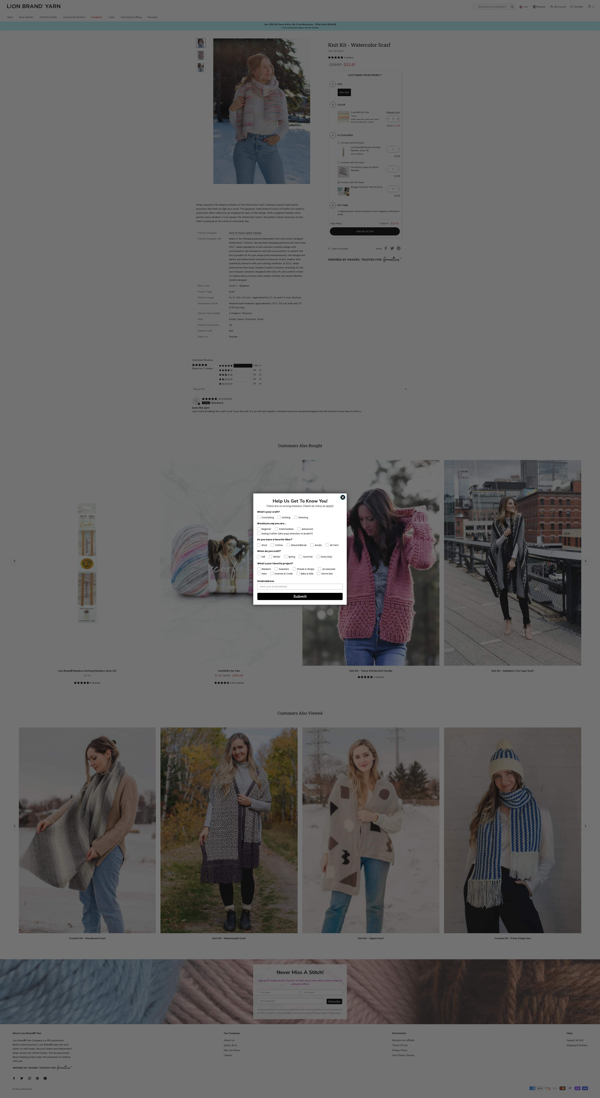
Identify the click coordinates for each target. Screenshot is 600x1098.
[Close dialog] (342, 497)
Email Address (265, 581)
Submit (300, 596)
